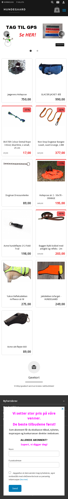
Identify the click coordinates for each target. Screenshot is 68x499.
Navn (11, 449)
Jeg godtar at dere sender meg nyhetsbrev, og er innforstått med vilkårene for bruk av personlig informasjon (32, 476)
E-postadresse (15, 460)
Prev (9, 33)
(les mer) (24, 479)
